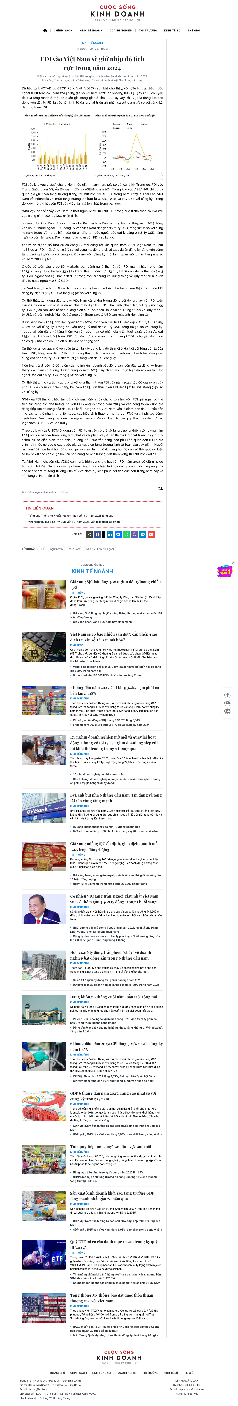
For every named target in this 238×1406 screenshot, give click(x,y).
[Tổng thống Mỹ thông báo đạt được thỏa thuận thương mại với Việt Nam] (44, 1308)
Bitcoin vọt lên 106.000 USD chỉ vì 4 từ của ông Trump (107, 675)
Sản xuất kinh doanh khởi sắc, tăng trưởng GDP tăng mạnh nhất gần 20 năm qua (112, 1195)
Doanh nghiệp (121, 30)
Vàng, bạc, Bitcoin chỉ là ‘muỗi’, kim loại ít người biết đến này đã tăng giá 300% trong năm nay (115, 668)
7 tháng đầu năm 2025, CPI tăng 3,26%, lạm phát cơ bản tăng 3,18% (114, 690)
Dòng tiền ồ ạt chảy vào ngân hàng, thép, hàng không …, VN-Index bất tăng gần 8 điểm (116, 1029)
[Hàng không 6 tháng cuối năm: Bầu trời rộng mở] (44, 1010)
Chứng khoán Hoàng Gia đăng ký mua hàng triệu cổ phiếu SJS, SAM (116, 1283)
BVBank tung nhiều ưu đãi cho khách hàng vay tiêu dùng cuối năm (115, 831)
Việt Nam (74, 549)
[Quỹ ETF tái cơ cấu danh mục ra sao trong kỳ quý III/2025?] (44, 1255)
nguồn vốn (56, 549)
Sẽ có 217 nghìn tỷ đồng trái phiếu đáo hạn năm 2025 (106, 980)
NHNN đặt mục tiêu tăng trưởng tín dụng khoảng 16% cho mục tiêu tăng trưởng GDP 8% (114, 1179)
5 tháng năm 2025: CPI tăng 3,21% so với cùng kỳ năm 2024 (110, 725)
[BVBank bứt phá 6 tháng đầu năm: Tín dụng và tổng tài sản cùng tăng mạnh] (44, 808)
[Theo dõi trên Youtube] (227, 703)
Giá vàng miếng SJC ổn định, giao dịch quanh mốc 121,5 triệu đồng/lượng (114, 846)
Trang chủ (57, 1373)
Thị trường (148, 30)
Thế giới (193, 30)
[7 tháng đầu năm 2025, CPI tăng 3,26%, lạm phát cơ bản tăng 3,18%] (44, 700)
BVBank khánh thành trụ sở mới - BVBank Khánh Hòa (106, 827)
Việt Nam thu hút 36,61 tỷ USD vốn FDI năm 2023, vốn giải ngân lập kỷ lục (74, 521)
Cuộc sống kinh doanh (119, 1357)
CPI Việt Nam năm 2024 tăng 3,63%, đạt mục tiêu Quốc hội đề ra (113, 1076)
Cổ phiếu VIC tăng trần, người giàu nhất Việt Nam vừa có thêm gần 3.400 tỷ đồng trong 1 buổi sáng (114, 898)
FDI (42, 549)
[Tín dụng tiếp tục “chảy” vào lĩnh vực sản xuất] (44, 1159)
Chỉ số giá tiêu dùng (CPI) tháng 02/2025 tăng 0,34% (106, 720)
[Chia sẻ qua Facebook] (227, 695)
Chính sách (63, 30)
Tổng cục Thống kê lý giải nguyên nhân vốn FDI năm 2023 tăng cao (70, 515)
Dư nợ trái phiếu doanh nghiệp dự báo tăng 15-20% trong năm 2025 (115, 984)
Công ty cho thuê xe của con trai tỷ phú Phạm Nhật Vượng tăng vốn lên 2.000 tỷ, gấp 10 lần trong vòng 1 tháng (115, 938)
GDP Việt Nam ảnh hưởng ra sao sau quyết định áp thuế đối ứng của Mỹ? (115, 1127)
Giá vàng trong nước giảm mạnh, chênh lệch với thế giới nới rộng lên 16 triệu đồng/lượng (115, 877)
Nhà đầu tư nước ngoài (100, 549)
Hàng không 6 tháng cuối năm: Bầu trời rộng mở (113, 996)
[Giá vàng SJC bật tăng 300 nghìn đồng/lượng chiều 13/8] (44, 595)
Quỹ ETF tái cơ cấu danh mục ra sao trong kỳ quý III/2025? (114, 1244)
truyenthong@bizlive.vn (191, 1389)
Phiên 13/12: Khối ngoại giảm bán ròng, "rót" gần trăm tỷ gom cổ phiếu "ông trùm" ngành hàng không (113, 1021)
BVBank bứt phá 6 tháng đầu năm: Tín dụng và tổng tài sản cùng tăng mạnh (116, 797)
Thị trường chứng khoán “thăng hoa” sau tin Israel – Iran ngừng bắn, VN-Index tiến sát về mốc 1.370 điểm (116, 1276)
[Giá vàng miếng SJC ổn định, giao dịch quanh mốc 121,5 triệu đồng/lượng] (44, 857)
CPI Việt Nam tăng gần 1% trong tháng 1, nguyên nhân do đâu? (113, 1081)
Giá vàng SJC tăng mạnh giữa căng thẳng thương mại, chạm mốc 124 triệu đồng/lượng (116, 615)
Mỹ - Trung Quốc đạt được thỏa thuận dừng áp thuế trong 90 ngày (115, 1335)
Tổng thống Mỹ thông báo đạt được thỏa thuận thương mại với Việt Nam (111, 1297)
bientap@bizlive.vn (38, 1389)
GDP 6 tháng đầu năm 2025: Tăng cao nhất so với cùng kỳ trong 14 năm (113, 1095)
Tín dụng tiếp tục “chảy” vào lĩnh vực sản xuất (110, 1146)
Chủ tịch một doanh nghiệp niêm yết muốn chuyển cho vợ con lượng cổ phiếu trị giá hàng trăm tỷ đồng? (115, 781)
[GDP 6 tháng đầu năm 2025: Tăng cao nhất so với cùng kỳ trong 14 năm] (44, 1106)
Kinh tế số (172, 30)
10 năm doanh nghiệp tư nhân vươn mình (98, 774)
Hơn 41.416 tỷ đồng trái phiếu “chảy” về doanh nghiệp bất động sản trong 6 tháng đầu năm (110, 955)
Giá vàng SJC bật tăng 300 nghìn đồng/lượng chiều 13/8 (115, 584)
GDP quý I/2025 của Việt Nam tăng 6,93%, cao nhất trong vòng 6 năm (117, 1134)
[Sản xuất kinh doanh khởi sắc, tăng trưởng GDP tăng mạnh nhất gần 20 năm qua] (44, 1206)
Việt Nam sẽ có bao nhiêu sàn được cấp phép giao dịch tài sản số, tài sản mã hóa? (113, 636)
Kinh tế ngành (91, 30)
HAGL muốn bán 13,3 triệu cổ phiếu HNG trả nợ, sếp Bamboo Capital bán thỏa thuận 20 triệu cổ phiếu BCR (115, 1328)
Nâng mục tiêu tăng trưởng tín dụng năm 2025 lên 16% (107, 1172)
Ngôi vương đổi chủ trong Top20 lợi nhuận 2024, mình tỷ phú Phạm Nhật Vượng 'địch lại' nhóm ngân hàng (114, 929)
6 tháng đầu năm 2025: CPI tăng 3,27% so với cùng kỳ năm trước (116, 1046)
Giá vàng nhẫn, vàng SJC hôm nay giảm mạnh (102, 622)
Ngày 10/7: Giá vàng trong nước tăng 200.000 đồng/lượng (109, 883)
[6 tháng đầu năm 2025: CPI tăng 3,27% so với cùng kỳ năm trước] (44, 1056)
